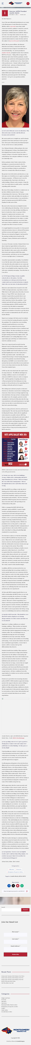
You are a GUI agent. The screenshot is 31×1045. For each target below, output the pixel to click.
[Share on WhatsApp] (22, 885)
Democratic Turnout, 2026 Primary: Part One (12, 979)
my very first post (14, 41)
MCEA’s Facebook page (18, 738)
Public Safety (5, 1010)
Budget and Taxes (6, 998)
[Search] (27, 3)
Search (3, 907)
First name (15, 932)
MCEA (20, 876)
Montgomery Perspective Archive (15, 872)
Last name (15, 939)
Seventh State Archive (7, 1011)
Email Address (15, 946)
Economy (4, 999)
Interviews (19, 869)
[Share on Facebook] (9, 885)
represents (13, 26)
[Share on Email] (17, 885)
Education (12, 869)
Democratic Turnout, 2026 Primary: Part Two (12, 977)
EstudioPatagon (20, 1041)
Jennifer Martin (6, 52)
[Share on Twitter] (13, 885)
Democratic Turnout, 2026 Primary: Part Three (13, 976)
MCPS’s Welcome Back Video (9, 981)
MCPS (24, 876)
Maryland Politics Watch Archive (9, 1004)
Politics (3, 1008)
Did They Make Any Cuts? (8, 983)
